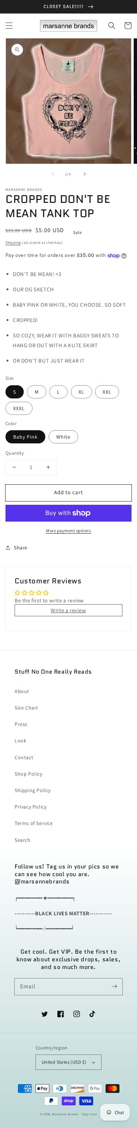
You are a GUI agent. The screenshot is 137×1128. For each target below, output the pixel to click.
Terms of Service (34, 823)
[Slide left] (53, 174)
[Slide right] (85, 174)
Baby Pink (25, 437)
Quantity (14, 453)
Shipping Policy (33, 790)
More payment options (68, 530)
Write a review (68, 610)
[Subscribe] (114, 987)
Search (23, 840)
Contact (24, 757)
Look (20, 740)
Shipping (13, 242)
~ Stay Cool (88, 1114)
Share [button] (20, 547)
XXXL (19, 408)
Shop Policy (28, 774)
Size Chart (26, 707)
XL (81, 392)
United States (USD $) (64, 1062)
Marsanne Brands (65, 1114)
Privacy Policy (30, 806)
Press (21, 724)
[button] (9, 26)
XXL (107, 392)
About (22, 691)
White (63, 437)
